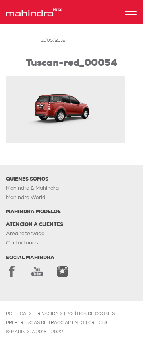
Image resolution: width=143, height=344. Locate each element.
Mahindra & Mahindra (32, 188)
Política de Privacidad (34, 313)
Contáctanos (22, 242)
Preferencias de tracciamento (45, 322)
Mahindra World (25, 197)
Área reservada (25, 233)
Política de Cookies (90, 313)
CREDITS (97, 322)
